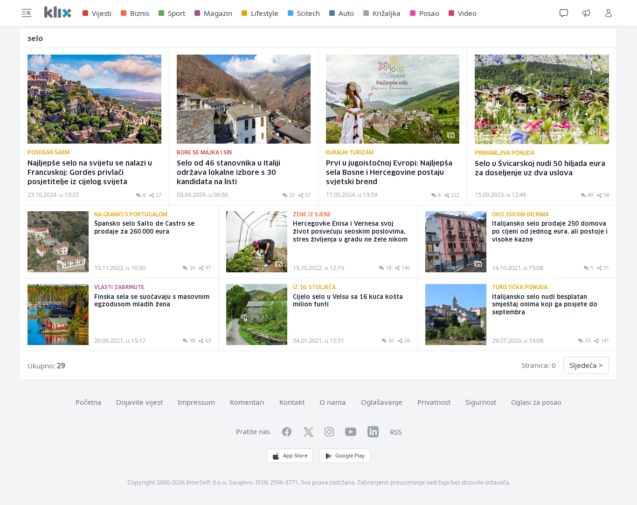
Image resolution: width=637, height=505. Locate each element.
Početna (88, 402)
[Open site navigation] (26, 13)
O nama (332, 402)
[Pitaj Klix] (563, 13)
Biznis (139, 13)
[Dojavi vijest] (586, 13)
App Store (295, 455)
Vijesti (101, 13)
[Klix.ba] (57, 12)
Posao (429, 13)
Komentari (247, 402)
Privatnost (433, 402)
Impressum (196, 402)
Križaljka (387, 13)
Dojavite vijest (139, 402)
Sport (176, 13)
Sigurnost (480, 402)
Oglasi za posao (536, 402)
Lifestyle (264, 13)
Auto (346, 13)
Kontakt (292, 402)
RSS (396, 431)
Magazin (218, 13)
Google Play (350, 455)
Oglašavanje (381, 402)
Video (467, 13)
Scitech (308, 13)
